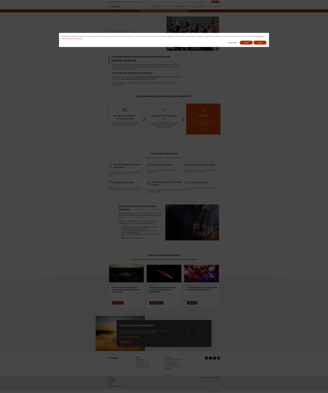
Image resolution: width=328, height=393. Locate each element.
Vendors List (79, 38)
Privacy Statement (258, 36)
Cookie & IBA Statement (67, 38)
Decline (260, 42)
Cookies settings (232, 42)
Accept (246, 42)
